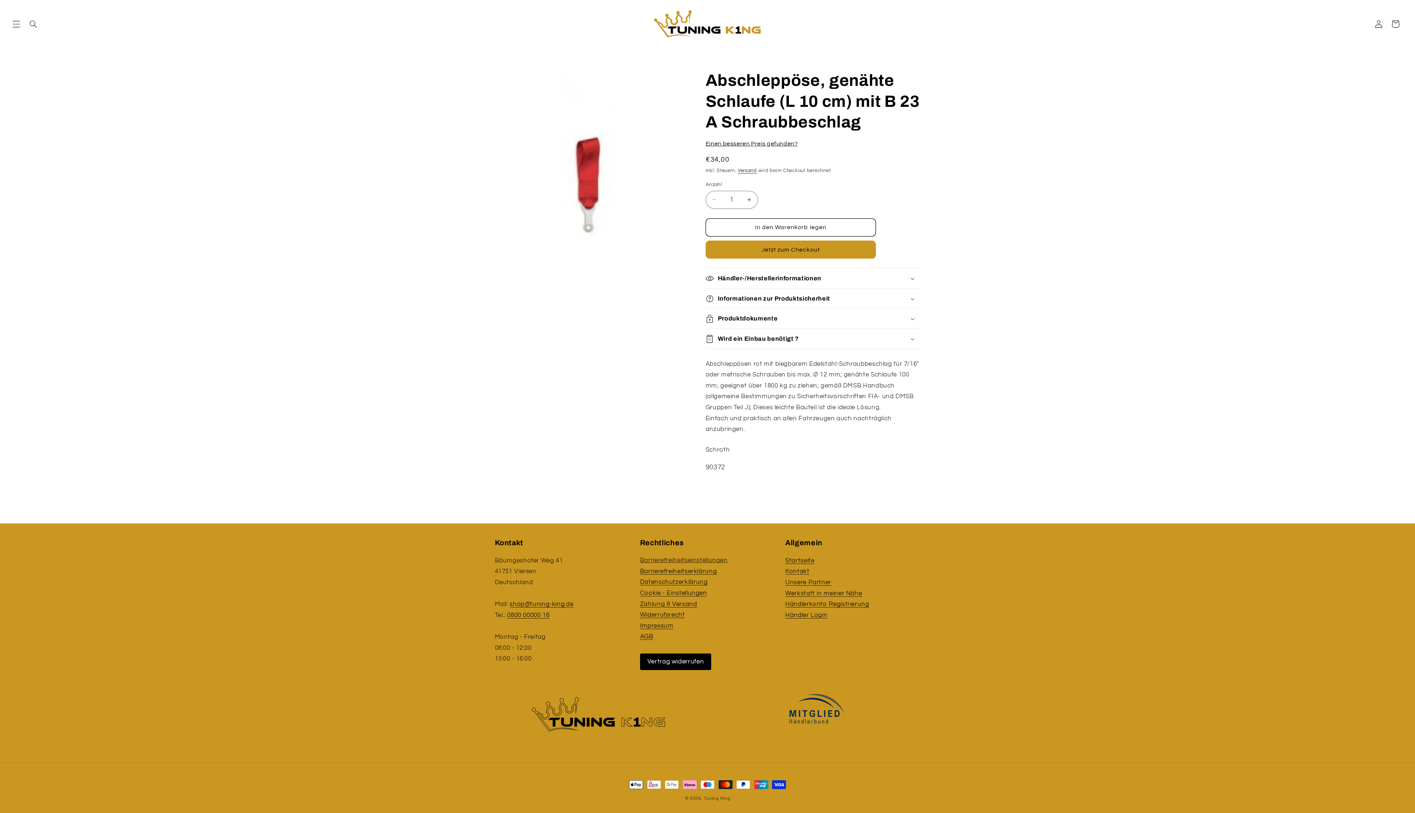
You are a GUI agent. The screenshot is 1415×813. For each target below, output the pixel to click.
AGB (646, 637)
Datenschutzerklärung (674, 582)
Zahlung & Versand (668, 604)
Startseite (799, 560)
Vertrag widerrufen (675, 661)
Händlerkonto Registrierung (827, 604)
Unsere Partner (808, 582)
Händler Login (806, 615)
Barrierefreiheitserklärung (678, 571)
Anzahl (714, 184)
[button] (16, 23)
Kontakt (797, 571)
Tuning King (717, 798)
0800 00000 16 (528, 615)
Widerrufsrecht (662, 615)
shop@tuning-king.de (541, 604)
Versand (747, 170)
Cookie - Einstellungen (673, 593)
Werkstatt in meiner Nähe (823, 593)
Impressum (657, 626)
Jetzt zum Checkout (791, 250)
